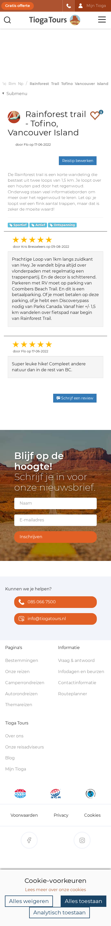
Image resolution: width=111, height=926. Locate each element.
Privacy (61, 815)
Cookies (92, 815)
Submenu (16, 93)
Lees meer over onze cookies (55, 889)
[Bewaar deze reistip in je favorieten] (95, 115)
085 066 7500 (42, 601)
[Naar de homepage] (55, 20)
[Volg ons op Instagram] (82, 840)
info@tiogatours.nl (47, 618)
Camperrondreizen (24, 682)
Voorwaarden (24, 815)
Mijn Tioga (15, 769)
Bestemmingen (21, 660)
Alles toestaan (83, 901)
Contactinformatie (77, 682)
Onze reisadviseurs (24, 747)
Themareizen (18, 704)
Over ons (14, 736)
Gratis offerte (17, 5)
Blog (10, 757)
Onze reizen (17, 671)
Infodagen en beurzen (81, 671)
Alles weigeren (29, 901)
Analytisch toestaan (59, 912)
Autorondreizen (21, 693)
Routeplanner (72, 693)
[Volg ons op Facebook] (29, 840)
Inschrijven (31, 536)
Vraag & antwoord (76, 660)
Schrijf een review (76, 398)
